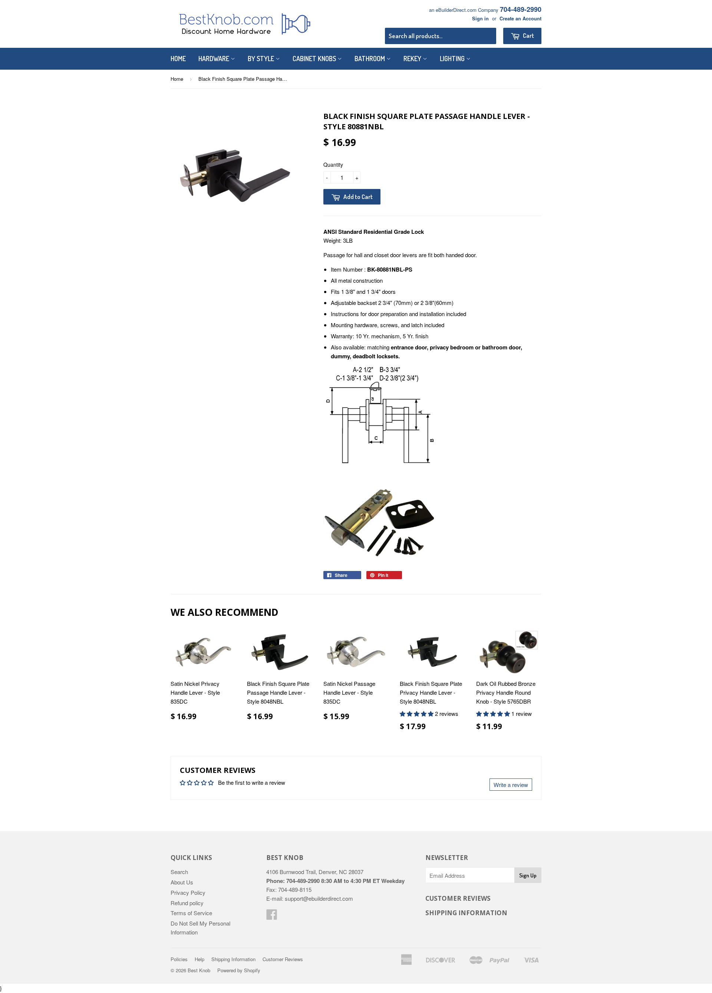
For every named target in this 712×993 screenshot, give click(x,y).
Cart (528, 35)
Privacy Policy (188, 892)
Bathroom (370, 58)
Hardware (214, 58)
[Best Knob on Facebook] (271, 916)
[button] (417, 713)
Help (199, 959)
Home (178, 58)
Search (179, 872)
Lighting (453, 58)
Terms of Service (191, 913)
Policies (179, 959)
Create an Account (520, 18)
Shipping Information (233, 959)
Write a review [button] (511, 784)
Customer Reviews (283, 959)
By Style (262, 58)
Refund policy (187, 903)
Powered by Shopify (238, 970)
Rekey (413, 58)
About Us (182, 882)
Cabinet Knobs (315, 58)
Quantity (333, 164)
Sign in (480, 18)
